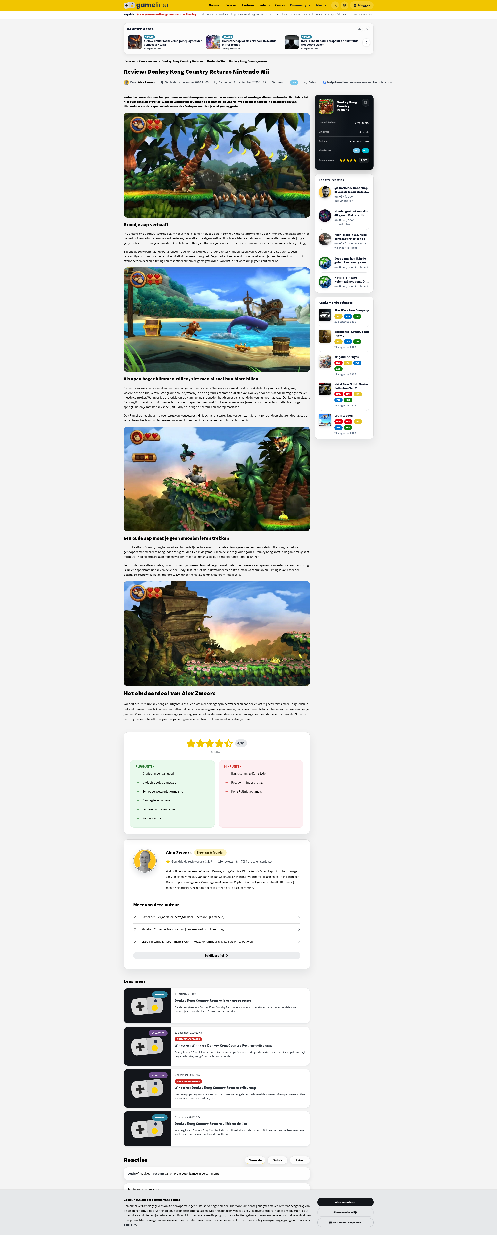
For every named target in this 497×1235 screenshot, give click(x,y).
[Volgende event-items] (366, 42)
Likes (299, 1160)
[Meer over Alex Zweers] (145, 861)
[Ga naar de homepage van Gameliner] (146, 5)
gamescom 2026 (140, 29)
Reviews (230, 5)
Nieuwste (255, 1160)
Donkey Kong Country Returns (182, 61)
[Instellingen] (344, 5)
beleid (128, 1225)
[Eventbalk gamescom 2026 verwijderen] (367, 29)
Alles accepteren (345, 1202)
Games (280, 5)
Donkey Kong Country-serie (248, 61)
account (158, 1173)
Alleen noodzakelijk (345, 1212)
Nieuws (214, 5)
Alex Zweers (146, 82)
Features (248, 5)
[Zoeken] (335, 5)
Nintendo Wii (216, 61)
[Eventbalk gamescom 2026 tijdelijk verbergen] (360, 29)
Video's (265, 5)
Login (132, 1173)
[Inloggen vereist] (365, 103)
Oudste (277, 1160)
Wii (294, 82)
